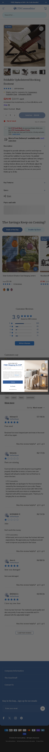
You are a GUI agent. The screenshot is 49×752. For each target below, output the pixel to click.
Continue (13, 381)
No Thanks (12, 386)
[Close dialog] (46, 362)
